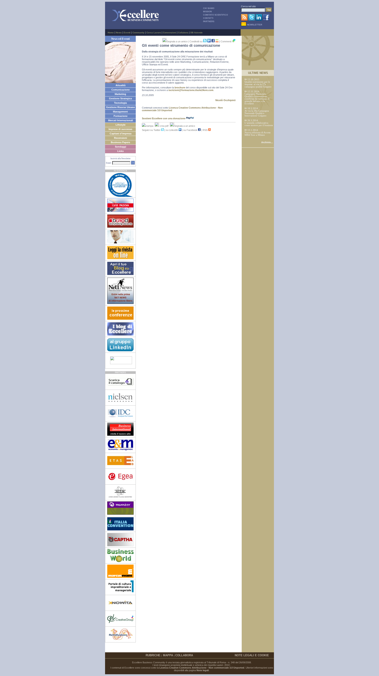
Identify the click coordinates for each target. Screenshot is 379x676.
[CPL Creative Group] (120, 624)
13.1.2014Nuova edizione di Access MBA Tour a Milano (257, 132)
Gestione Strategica (120, 98)
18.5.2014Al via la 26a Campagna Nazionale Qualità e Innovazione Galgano (257, 112)
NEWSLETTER (254, 24)
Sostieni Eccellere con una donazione (164, 118)
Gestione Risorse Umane (120, 107)
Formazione (120, 116)
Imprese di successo (120, 129)
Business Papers (120, 142)
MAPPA (168, 655)
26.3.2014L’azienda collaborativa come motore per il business (259, 123)
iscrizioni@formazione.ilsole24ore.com (190, 90)
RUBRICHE (153, 655)
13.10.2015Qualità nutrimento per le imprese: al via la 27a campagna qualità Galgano (258, 83)
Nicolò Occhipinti (225, 100)
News (119, 32)
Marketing (120, 94)
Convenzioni (169, 32)
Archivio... (267, 142)
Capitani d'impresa (120, 133)
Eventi (127, 32)
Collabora (183, 32)
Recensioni (120, 138)
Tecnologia (120, 103)
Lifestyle (120, 124)
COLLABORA (184, 655)
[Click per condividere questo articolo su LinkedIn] (209, 41)
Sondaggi (120, 146)
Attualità (120, 85)
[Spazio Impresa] (120, 592)
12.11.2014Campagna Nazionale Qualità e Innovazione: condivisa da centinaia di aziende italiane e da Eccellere (257, 97)
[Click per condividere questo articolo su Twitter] (205, 41)
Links (120, 151)
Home (111, 32)
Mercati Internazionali (120, 120)
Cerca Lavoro (154, 32)
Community (138, 32)
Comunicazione (120, 89)
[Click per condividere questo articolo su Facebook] (213, 41)
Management (120, 111)
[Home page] (135, 21)
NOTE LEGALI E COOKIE (252, 655)
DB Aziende (196, 32)
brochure (180, 87)
